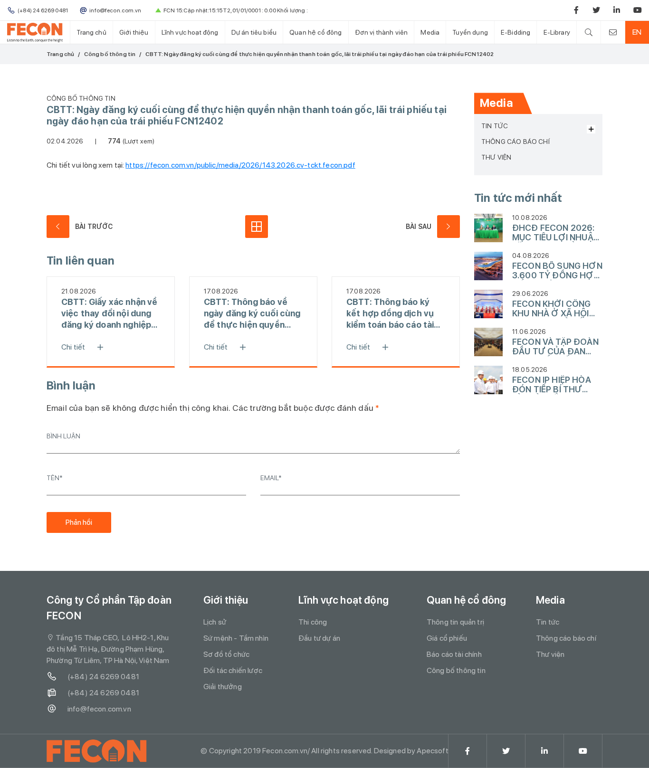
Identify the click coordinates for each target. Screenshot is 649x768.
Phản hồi (79, 522)
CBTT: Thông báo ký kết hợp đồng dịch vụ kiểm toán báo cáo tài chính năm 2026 (390, 314)
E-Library (557, 32)
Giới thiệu (134, 32)
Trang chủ (91, 32)
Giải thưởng (222, 686)
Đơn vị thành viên (381, 32)
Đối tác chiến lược (232, 670)
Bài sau (418, 226)
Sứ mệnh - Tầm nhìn (235, 638)
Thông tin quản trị (455, 621)
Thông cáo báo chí (515, 141)
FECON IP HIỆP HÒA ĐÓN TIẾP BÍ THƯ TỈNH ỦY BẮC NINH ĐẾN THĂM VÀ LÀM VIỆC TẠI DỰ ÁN (551, 384)
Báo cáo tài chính (454, 654)
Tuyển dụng (470, 32)
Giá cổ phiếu (447, 638)
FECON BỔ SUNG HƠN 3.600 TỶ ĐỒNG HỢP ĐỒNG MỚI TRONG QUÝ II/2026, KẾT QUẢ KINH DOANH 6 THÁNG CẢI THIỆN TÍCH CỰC (557, 270)
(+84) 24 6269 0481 (103, 676)
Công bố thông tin (110, 54)
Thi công (312, 621)
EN (636, 32)
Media (429, 32)
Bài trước (94, 226)
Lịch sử (214, 621)
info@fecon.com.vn (99, 708)
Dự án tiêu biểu (254, 32)
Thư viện (496, 157)
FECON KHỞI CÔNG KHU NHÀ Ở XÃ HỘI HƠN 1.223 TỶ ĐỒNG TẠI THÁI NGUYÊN (554, 308)
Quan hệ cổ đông (315, 32)
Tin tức (494, 126)
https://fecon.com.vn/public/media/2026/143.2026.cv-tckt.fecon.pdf (240, 165)
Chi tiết (73, 346)
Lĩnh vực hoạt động (190, 32)
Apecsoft (432, 750)
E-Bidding (515, 32)
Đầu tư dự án (319, 638)
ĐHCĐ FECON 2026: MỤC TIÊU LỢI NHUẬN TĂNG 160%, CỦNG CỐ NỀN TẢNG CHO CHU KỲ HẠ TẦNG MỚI (556, 232)
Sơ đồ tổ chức (226, 654)
